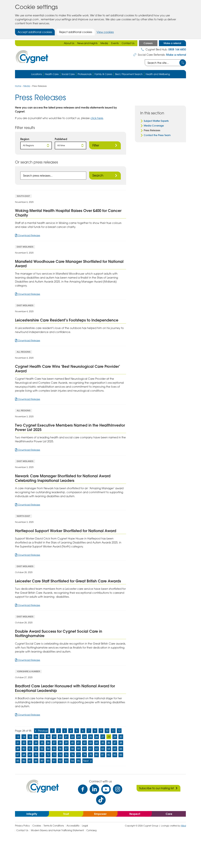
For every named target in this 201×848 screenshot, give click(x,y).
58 (72, 748)
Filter (95, 145)
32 (24, 742)
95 (78, 760)
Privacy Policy (22, 826)
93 (66, 760)
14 (24, 736)
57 (66, 748)
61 (90, 748)
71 (42, 754)
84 (120, 754)
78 (84, 754)
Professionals (85, 74)
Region (24, 139)
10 (107, 730)
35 (42, 742)
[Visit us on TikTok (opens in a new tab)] (101, 800)
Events (115, 43)
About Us (69, 43)
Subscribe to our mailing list (156, 788)
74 (60, 754)
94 (72, 760)
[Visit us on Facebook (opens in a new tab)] (83, 789)
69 (30, 754)
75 (66, 754)
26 (96, 736)
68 (24, 754)
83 (114, 754)
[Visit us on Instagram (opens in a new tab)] (117, 789)
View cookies (105, 32)
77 (78, 754)
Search (97, 175)
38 (60, 742)
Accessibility (73, 826)
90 (48, 760)
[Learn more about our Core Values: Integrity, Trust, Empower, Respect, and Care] (100, 813)
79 (90, 754)
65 (114, 748)
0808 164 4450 (177, 49)
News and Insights (87, 43)
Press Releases (152, 130)
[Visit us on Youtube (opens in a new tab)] (106, 789)
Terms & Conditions (54, 826)
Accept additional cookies (35, 32)
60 (84, 748)
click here (96, 118)
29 (114, 736)
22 (72, 736)
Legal (85, 826)
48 (120, 742)
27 (102, 736)
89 (42, 760)
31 (17, 742)
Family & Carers (103, 74)
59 (78, 748)
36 (48, 742)
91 (54, 760)
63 (102, 748)
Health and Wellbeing (158, 74)
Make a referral (172, 43)
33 (30, 742)
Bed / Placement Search (129, 74)
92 (60, 760)
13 (17, 736)
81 (102, 754)
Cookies (36, 826)
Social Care (68, 74)
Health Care (52, 74)
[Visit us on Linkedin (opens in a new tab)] (94, 789)
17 (42, 736)
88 (36, 760)
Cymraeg (91, 830)
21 (66, 736)
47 (114, 742)
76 (72, 754)
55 (54, 748)
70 (36, 754)
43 (90, 742)
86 (24, 760)
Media (104, 43)
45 (102, 742)
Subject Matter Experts (156, 120)
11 (113, 730)
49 (17, 748)
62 (96, 748)
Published (61, 139)
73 (54, 754)
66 (120, 748)
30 (120, 736)
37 (54, 742)
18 (48, 736)
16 (36, 736)
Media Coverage (154, 125)
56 (60, 748)
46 (108, 742)
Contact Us (128, 43)
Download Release (29, 235)
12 (119, 730)
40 (72, 742)
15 (30, 736)
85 (17, 760)
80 (96, 754)
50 (24, 748)
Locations (36, 74)
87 (30, 760)
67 (17, 754)
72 (48, 754)
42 (84, 742)
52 (36, 748)
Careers (148, 43)
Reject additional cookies (75, 32)
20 (60, 736)
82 (108, 754)
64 (108, 748)
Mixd (183, 825)
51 (30, 748)
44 (96, 742)
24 (84, 736)
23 (78, 736)
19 (54, 736)
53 (42, 748)
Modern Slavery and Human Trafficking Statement (57, 830)
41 (78, 742)
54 (48, 748)
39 (66, 742)
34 (36, 742)
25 (90, 736)
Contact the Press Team (157, 135)
